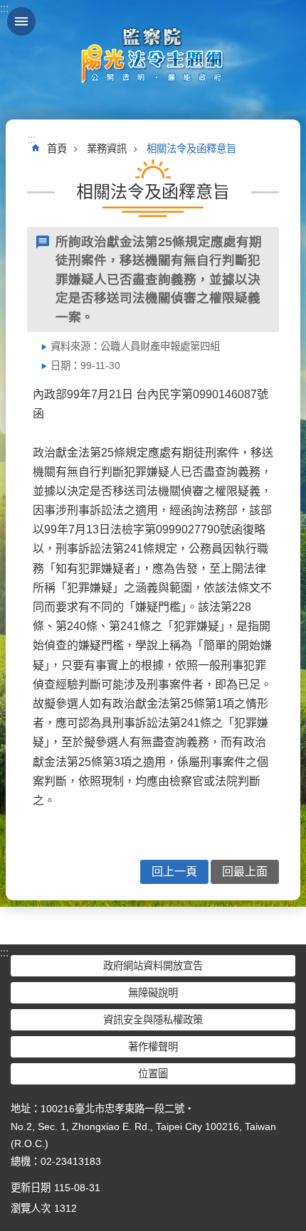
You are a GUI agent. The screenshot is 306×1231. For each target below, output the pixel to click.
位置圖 (153, 1074)
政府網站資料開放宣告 (153, 965)
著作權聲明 (153, 1047)
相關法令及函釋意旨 (191, 148)
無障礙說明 (153, 992)
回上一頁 (174, 871)
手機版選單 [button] (21, 21)
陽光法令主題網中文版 (153, 55)
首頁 (57, 148)
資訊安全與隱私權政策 (153, 1019)
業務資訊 (107, 148)
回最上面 (245, 871)
